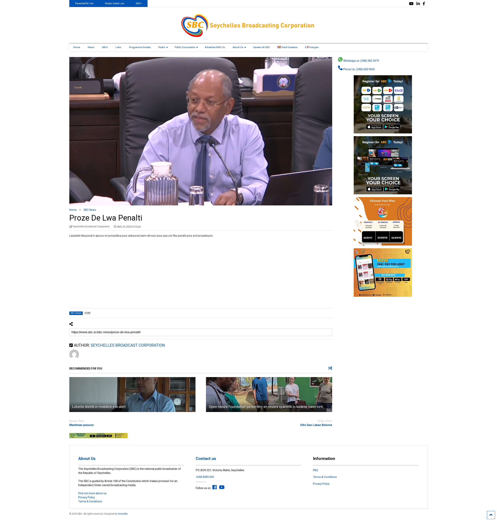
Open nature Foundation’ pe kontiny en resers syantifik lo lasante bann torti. (266, 407)
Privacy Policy (86, 497)
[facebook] (424, 3)
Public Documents (185, 47)
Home (76, 47)
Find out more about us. (92, 493)
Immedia (123, 513)
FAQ (315, 470)
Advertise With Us (215, 47)
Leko (118, 47)
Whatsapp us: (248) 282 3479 (361, 60)
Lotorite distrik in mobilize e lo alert (99, 407)
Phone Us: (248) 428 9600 (359, 69)
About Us (238, 47)
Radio (161, 47)
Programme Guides (140, 47)
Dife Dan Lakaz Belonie (316, 425)
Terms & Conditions (90, 501)
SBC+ (139, 3)
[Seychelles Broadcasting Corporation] (248, 36)
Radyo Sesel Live (114, 3)
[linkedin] (418, 3)
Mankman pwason (81, 425)
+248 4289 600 (205, 477)
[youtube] (411, 3)
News (91, 47)
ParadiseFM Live (84, 3)
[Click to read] (132, 394)
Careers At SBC (261, 47)
